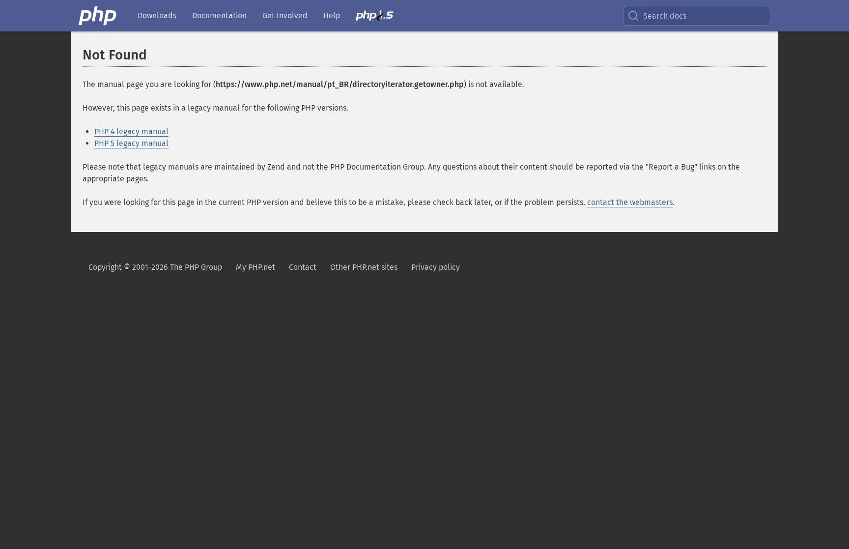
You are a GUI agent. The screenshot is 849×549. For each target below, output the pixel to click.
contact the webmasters (630, 202)
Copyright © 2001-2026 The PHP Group (155, 267)
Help (331, 15)
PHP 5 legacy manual (131, 143)
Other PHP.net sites (363, 267)
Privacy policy (435, 267)
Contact (302, 267)
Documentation (219, 15)
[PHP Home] (98, 15)
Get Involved (285, 15)
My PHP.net (255, 267)
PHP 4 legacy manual (131, 131)
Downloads (157, 15)
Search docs (664, 16)
